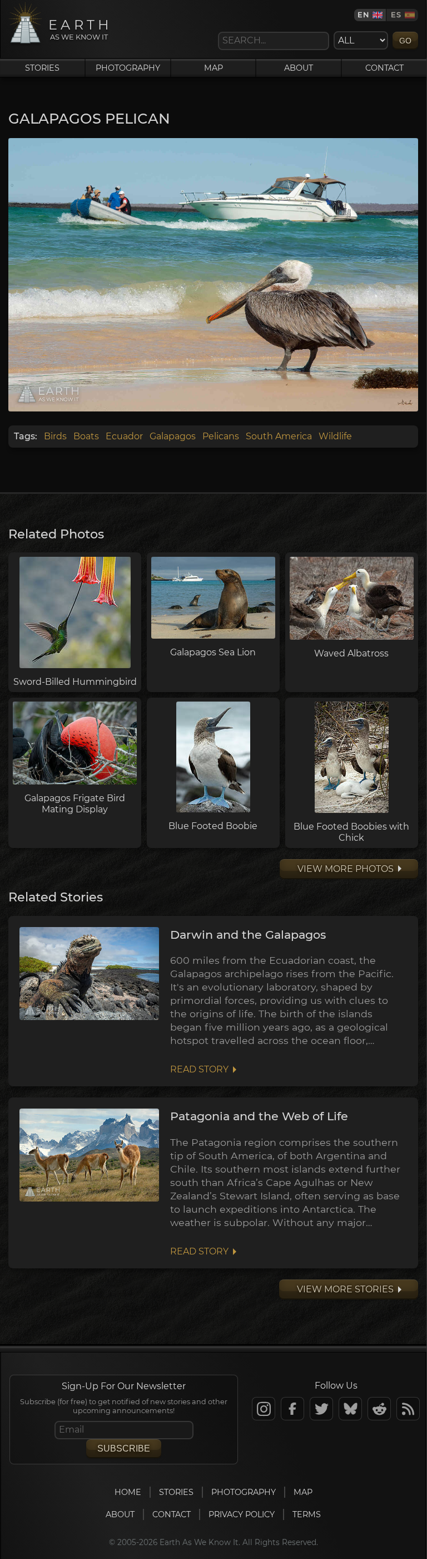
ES (396, 15)
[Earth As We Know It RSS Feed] (408, 1408)
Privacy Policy (241, 1514)
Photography (128, 68)
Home (128, 1492)
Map (213, 68)
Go (405, 40)
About (298, 68)
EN (363, 15)
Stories (42, 68)
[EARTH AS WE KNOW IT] (25, 43)
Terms (306, 1514)
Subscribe (123, 1448)
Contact (384, 68)
